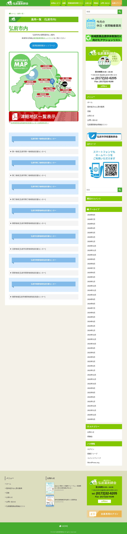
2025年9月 (91, 259)
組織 (64, 3)
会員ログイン (116, 3)
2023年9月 (91, 348)
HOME (64, 526)
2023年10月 (91, 344)
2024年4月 (91, 321)
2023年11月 (91, 339)
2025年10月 (91, 255)
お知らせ (88, 3)
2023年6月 (91, 353)
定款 (89, 111)
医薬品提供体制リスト (75, 3)
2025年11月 (91, 250)
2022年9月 (91, 388)
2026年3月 (91, 233)
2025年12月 (91, 246)
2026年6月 (91, 224)
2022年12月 (91, 375)
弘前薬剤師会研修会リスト (97, 125)
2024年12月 (91, 286)
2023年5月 (91, 357)
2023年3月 (91, 361)
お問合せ (104, 86)
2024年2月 (91, 326)
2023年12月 (91, 335)
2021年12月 (91, 406)
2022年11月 (91, 379)
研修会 (96, 3)
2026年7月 (91, 219)
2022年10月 (91, 384)
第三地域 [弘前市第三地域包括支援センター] (29, 199)
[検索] (120, 12)
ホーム (89, 102)
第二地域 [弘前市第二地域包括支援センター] (29, 175)
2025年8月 (91, 264)
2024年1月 (91, 330)
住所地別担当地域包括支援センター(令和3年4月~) (30, 123)
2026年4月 (91, 228)
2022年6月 (91, 397)
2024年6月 (91, 313)
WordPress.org (93, 463)
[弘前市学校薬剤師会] (104, 136)
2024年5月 (91, 317)
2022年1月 (91, 401)
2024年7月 (91, 308)
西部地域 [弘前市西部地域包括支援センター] (29, 273)
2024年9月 (91, 299)
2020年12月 (91, 415)
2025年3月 (91, 277)
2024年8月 (91, 304)
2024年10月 (91, 295)
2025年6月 (91, 273)
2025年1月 (91, 282)
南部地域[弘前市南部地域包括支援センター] (28, 297)
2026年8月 (91, 215)
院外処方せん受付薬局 (95, 107)
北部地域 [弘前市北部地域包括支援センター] (29, 249)
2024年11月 (91, 290)
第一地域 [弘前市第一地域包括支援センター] (29, 151)
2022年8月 (91, 393)
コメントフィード (94, 458)
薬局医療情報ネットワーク (44, 38)
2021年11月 (91, 410)
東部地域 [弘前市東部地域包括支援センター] (29, 223)
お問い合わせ (105, 3)
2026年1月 (91, 241)
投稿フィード (92, 454)
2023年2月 (91, 366)
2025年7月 (91, 268)
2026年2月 (91, 237)
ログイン (90, 449)
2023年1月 (91, 370)
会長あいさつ (55, 3)
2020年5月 (91, 419)
